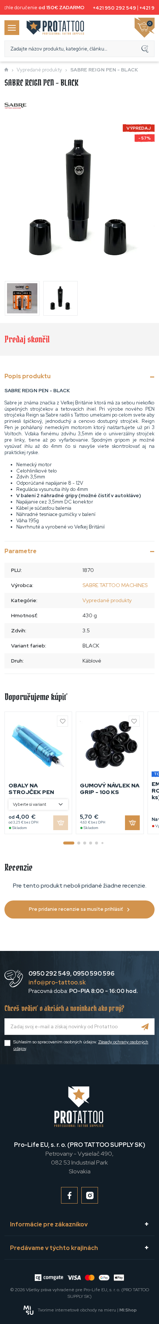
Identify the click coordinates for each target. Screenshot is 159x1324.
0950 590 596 (93, 973)
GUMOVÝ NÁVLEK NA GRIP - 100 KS (109, 789)
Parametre (20, 551)
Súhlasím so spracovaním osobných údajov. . (80, 1045)
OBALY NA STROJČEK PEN (31, 789)
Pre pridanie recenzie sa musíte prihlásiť (76, 909)
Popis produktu (27, 376)
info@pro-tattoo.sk (57, 982)
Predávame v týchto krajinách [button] (54, 1248)
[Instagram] (89, 1195)
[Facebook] (69, 1195)
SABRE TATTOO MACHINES (115, 585)
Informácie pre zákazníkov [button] (49, 1224)
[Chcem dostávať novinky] (145, 1026)
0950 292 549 (49, 973)
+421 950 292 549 (113, 8)
